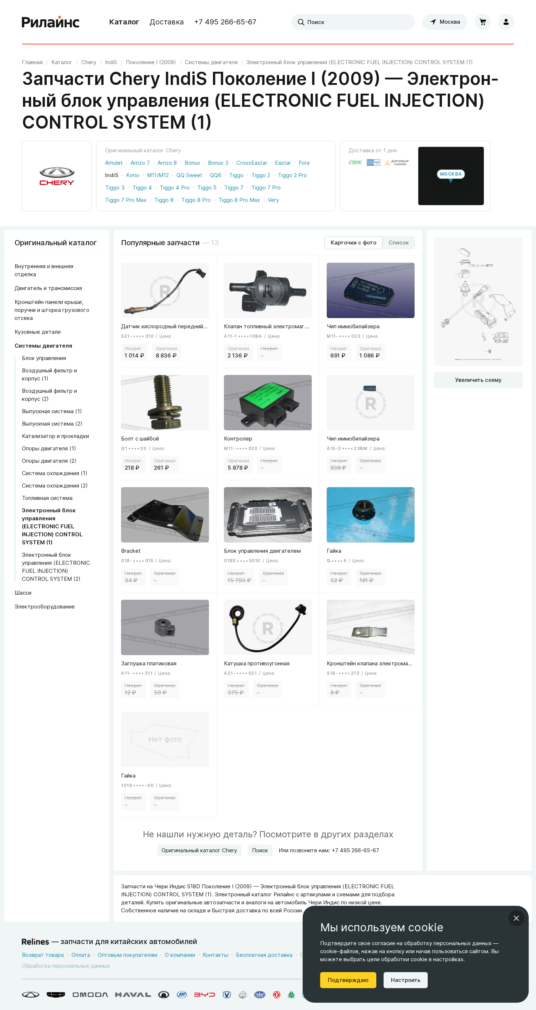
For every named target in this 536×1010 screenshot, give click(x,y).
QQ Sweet (189, 175)
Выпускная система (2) (52, 423)
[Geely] (56, 994)
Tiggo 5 (207, 187)
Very (273, 199)
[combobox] (353, 22)
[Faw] (260, 994)
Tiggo (236, 175)
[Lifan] (182, 994)
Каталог (124, 21)
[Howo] (291, 994)
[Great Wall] (164, 994)
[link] (88, 62)
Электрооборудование (45, 606)
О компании (180, 954)
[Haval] (133, 994)
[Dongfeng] (276, 994)
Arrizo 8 (167, 162)
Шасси (23, 592)
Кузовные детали (38, 331)
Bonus (192, 162)
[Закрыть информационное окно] (516, 918)
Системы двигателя (43, 345)
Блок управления (44, 358)
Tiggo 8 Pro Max (239, 199)
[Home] (50, 22)
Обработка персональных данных (66, 965)
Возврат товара (43, 954)
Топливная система (47, 497)
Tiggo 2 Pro (292, 175)
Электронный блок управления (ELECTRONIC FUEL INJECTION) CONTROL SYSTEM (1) (52, 526)
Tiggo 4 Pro (175, 187)
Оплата (80, 954)
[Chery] (30, 994)
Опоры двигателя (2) (49, 460)
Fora (304, 162)
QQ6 (215, 175)
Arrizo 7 (140, 162)
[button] (451, 175)
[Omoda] (90, 994)
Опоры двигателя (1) (49, 448)
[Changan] (226, 994)
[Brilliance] (242, 994)
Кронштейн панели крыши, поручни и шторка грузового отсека (52, 309)
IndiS (112, 175)
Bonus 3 (218, 162)
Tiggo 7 (234, 187)
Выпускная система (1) (52, 411)
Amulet (114, 162)
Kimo (132, 175)
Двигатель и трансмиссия (48, 288)
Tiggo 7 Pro (266, 187)
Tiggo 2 (260, 175)
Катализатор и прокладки (55, 435)
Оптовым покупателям (127, 954)
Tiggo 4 (142, 187)
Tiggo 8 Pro (196, 199)
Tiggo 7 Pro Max (126, 199)
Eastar (283, 162)
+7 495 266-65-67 (225, 21)
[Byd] (204, 994)
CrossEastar (251, 162)
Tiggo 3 (115, 187)
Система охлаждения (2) (55, 485)
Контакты (215, 954)
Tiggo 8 (164, 199)
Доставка (166, 21)
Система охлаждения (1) (55, 473)
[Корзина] (483, 22)
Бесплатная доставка (264, 954)
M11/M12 (158, 175)
